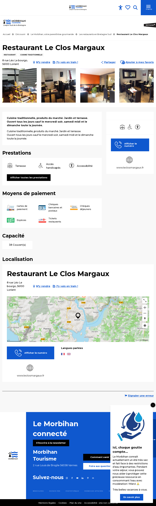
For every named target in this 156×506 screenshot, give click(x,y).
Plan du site (75, 503)
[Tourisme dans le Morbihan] (78, 8)
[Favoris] (128, 7)
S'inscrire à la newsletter (51, 443)
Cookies (62, 503)
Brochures (38, 491)
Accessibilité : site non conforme (101, 503)
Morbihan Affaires (93, 491)
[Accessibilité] (120, 8)
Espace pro (54, 491)
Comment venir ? (100, 457)
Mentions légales (47, 503)
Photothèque (72, 491)
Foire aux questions (100, 466)
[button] (135, 7)
